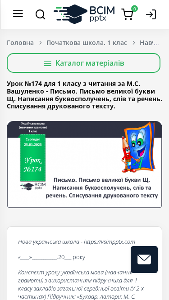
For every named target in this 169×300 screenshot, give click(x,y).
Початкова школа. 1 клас (86, 42)
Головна (20, 42)
